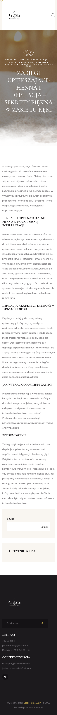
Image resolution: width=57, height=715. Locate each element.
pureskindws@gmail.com (15, 645)
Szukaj (11, 518)
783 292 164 (8, 640)
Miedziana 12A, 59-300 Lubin (16, 650)
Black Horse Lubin (32, 702)
